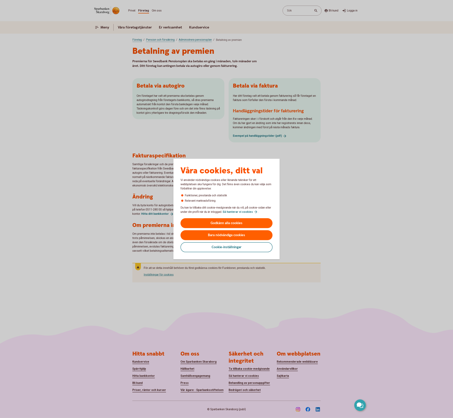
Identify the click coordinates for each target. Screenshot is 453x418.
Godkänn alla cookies (226, 223)
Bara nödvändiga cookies (226, 235)
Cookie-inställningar (227, 247)
